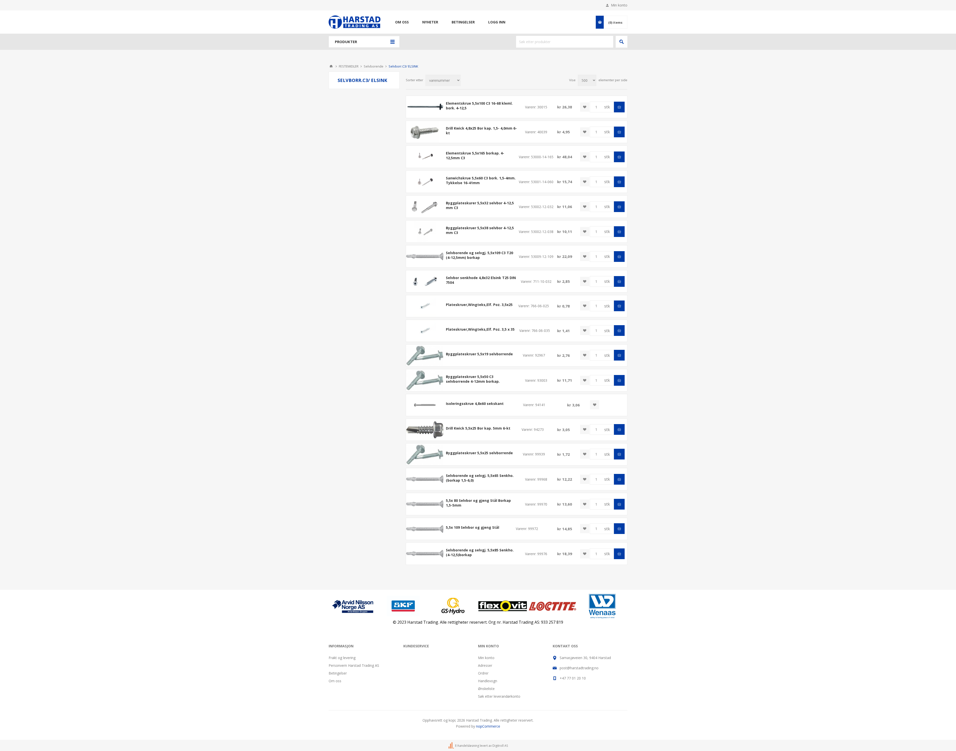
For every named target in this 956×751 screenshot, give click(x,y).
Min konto (619, 5)
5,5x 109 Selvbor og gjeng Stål (472, 527)
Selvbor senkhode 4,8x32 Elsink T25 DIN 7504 (481, 280)
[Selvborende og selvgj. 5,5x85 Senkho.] (424, 553)
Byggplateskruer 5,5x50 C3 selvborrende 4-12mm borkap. (473, 379)
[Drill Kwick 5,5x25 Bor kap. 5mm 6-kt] (424, 430)
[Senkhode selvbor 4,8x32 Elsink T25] (424, 281)
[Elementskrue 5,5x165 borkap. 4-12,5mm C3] (424, 156)
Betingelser (338, 673)
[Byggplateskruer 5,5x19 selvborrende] (424, 355)
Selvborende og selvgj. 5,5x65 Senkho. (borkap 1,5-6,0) (480, 478)
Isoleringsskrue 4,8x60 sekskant (475, 403)
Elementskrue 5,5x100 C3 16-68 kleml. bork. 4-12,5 (479, 105)
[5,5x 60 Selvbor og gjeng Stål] (424, 479)
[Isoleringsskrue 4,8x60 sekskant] (424, 405)
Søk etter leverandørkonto (499, 696)
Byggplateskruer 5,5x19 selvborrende (479, 354)
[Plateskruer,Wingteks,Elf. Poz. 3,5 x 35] (424, 331)
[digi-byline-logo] (451, 746)
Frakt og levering (342, 657)
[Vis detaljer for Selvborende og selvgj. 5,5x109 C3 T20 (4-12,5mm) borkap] (424, 256)
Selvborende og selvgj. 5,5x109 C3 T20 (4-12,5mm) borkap (479, 255)
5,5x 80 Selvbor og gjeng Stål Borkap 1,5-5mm (478, 503)
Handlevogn (487, 680)
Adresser (485, 665)
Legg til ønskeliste (584, 107)
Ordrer (483, 673)
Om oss (335, 680)
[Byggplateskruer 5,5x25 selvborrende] (424, 454)
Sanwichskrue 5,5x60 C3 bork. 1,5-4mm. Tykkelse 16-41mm (481, 180)
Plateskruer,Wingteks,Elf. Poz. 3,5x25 (479, 304)
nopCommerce (488, 726)
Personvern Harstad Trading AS (354, 665)
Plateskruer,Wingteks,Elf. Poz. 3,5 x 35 (480, 329)
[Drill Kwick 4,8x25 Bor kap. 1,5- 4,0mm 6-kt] (424, 132)
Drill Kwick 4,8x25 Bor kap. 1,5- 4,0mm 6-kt (481, 130)
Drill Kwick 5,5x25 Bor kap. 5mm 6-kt (478, 428)
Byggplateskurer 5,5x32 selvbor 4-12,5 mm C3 (480, 205)
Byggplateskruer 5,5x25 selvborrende (479, 453)
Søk (621, 42)
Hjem (331, 66)
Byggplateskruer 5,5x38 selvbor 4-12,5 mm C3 (480, 230)
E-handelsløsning (467, 746)
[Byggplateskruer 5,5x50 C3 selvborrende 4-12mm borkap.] (424, 380)
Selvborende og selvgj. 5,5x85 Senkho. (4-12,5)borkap (480, 552)
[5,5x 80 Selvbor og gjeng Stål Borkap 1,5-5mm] (424, 504)
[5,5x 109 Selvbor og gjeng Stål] (424, 529)
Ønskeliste (486, 688)
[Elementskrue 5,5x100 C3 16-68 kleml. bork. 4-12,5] (424, 107)
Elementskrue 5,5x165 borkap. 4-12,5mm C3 (475, 155)
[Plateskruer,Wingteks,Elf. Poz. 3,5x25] (424, 306)
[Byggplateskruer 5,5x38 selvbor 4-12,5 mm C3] (424, 231)
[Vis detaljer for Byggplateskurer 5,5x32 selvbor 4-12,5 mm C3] (424, 206)
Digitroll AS (500, 746)
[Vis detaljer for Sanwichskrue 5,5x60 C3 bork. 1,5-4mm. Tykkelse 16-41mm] (424, 181)
